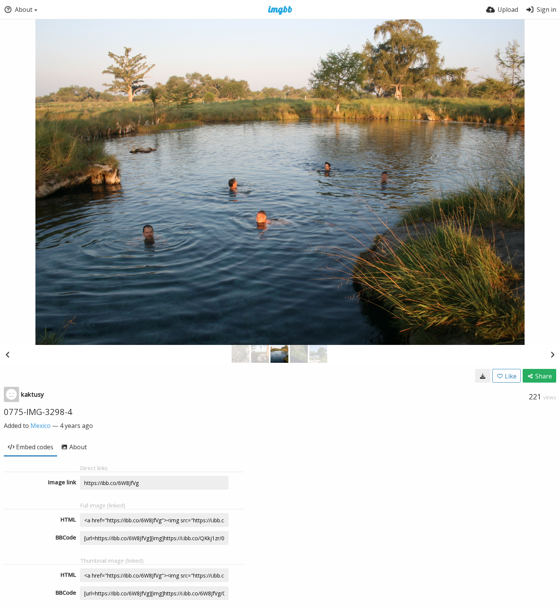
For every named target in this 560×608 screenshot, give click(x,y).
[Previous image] (7, 354)
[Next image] (552, 354)
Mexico (40, 425)
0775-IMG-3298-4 (38, 411)
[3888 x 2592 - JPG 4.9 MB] (482, 376)
